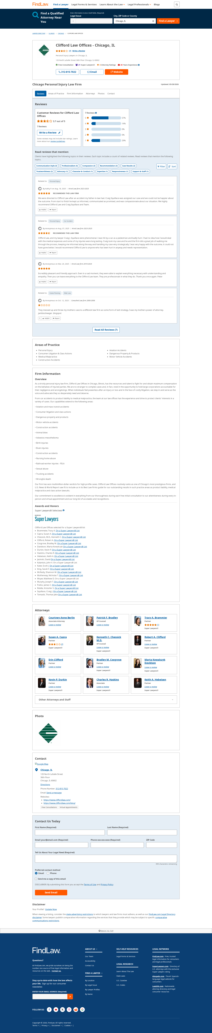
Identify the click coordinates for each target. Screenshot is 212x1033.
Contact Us (89, 965)
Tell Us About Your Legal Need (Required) (55, 852)
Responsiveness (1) (120, 171)
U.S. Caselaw (121, 980)
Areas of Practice (56, 93)
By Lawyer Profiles (92, 989)
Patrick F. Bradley (107, 617)
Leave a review (55, 624)
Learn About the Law (125, 971)
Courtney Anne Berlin (62, 617)
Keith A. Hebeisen (155, 679)
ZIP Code (150, 840)
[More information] (96, 113)
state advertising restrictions (79, 914)
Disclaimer (56, 1025)
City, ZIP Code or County (125, 16)
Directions (45, 784)
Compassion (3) (88, 166)
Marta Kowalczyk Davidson (155, 661)
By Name (89, 994)
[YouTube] (55, 1009)
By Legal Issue (91, 985)
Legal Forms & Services (125, 956)
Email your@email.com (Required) (51, 840)
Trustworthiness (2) (44, 171)
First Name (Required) (45, 827)
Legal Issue (75, 16)
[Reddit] (75, 1009)
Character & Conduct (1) (82, 171)
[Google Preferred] (82, 1009)
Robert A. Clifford (155, 637)
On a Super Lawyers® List (68, 530)
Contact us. (56, 971)
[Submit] (70, 996)
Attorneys (90, 93)
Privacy (45, 1025)
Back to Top (107, 931)
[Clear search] (153, 21)
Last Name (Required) (117, 827)
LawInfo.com (157, 986)
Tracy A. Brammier (156, 617)
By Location (89, 980)
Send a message (54, 792)
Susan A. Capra (58, 637)
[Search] (177, 4)
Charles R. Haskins (108, 679)
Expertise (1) (102, 171)
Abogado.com (158, 976)
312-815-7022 (62, 788)
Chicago (61, 33)
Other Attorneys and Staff (54, 699)
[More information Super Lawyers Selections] (63, 510)
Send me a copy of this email (52, 879)
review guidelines (57, 141)
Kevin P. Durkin (58, 679)
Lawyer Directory (38, 33)
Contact (111, 93)
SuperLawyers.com (160, 966)
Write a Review (78, 51)
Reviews (40, 93)
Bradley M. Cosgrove (109, 659)
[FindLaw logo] (42, 4)
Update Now (51, 909)
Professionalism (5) (70, 166)
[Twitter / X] (62, 1009)
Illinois (51, 33)
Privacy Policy (107, 884)
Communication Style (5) (46, 166)
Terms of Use (90, 884)
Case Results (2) (128, 166)
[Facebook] (49, 1009)
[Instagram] (69, 1009)
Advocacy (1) (62, 171)
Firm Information (75, 93)
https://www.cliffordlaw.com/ (57, 800)
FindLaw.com (158, 956)
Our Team (89, 956)
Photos (101, 93)
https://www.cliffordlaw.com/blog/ (59, 803)
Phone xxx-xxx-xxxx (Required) (105, 840)
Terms (35, 1025)
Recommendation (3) (109, 166)
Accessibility (90, 961)
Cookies (67, 1025)
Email (41, 873)
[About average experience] (139, 65)
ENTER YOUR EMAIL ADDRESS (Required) (49, 991)
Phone (53, 873)
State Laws (120, 976)
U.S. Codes (120, 985)
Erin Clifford (56, 659)
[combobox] (91, 21)
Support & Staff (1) (141, 171)
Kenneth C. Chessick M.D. (109, 638)
